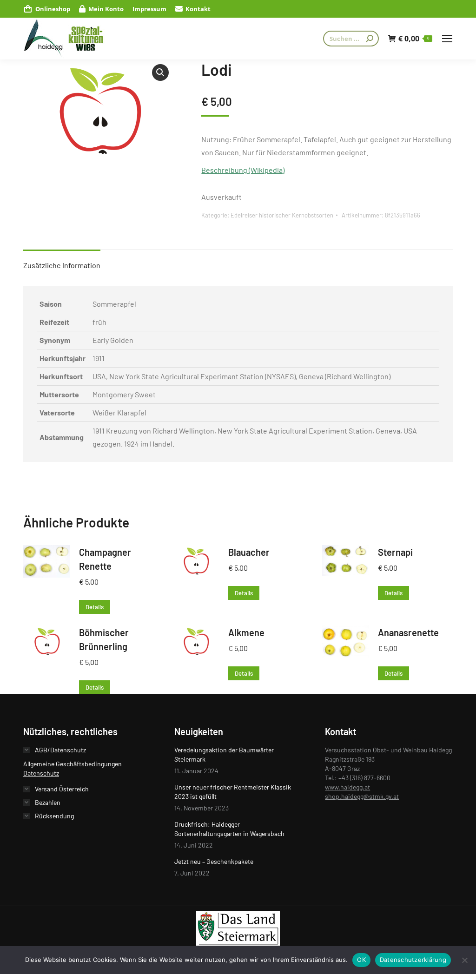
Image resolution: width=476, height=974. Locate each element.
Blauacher (249, 552)
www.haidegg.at (347, 787)
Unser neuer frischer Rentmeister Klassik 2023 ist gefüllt (232, 791)
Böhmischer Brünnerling (104, 639)
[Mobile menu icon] (447, 38)
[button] (160, 72)
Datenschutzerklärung (413, 959)
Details (95, 607)
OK (361, 959)
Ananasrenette (408, 632)
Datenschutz (41, 773)
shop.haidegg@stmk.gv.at (362, 796)
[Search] (369, 38)
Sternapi (395, 552)
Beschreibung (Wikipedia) (242, 169)
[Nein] (464, 960)
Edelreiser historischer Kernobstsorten (282, 215)
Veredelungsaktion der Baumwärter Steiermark (224, 754)
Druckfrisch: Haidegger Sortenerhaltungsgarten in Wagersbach (229, 828)
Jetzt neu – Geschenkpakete (213, 861)
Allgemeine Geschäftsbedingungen (72, 764)
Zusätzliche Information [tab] (61, 265)
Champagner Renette (105, 559)
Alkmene (246, 632)
